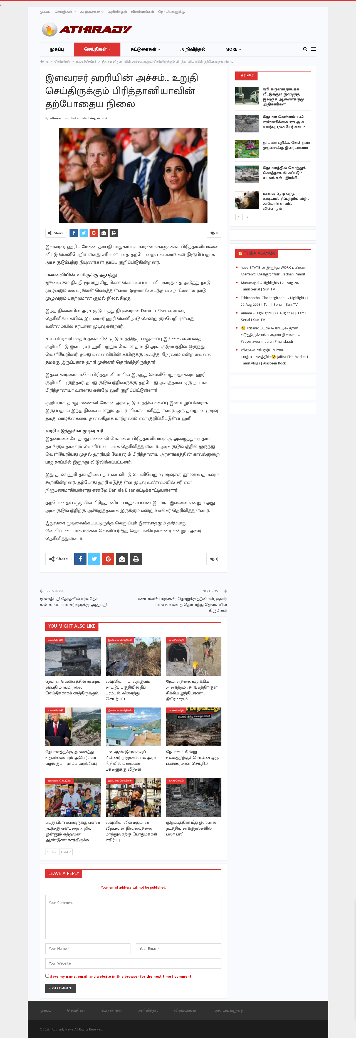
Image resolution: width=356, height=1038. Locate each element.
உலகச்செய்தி (55, 640)
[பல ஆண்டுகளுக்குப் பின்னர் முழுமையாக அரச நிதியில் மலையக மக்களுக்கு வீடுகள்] (133, 726)
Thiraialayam (259, 253)
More (231, 49)
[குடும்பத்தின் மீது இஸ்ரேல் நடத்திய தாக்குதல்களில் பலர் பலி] (193, 797)
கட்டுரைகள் (90, 12)
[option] (273, 150)
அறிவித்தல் (117, 11)
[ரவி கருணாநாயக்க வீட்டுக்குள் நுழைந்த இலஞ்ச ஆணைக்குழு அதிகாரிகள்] (247, 96)
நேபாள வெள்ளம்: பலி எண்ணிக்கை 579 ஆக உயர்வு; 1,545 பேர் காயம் (284, 122)
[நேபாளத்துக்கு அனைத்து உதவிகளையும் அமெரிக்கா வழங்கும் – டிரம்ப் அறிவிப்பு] (73, 726)
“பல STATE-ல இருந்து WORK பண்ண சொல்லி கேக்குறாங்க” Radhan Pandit (273, 270)
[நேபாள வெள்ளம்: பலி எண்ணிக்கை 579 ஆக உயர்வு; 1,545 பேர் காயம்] (247, 123)
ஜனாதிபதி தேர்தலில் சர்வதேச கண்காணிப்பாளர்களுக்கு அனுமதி (73, 601)
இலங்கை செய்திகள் (120, 640)
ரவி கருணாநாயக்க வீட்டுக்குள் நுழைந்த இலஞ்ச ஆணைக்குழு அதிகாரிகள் (283, 96)
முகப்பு (45, 11)
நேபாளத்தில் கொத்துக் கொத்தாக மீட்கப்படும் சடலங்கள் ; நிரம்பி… (284, 173)
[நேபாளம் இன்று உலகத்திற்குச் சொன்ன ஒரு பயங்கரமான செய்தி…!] (193, 726)
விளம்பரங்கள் (142, 11)
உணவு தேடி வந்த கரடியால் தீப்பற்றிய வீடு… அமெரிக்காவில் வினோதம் (286, 201)
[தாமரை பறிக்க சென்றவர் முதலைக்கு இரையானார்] (247, 149)
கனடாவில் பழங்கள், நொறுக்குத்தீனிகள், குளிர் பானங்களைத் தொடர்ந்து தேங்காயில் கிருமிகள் (182, 604)
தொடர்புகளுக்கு (171, 11)
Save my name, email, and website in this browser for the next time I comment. (121, 976)
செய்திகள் (63, 12)
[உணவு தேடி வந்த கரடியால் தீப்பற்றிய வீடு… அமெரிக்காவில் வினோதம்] (247, 200)
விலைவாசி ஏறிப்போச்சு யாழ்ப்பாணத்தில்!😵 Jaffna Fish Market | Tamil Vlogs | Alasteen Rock (274, 357)
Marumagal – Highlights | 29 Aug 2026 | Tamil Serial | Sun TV (272, 286)
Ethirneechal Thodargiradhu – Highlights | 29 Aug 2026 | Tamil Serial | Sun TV (274, 301)
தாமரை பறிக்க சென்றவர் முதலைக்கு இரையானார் (286, 145)
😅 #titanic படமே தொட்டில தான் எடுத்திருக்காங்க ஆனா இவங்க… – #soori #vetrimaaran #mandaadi (270, 335)
